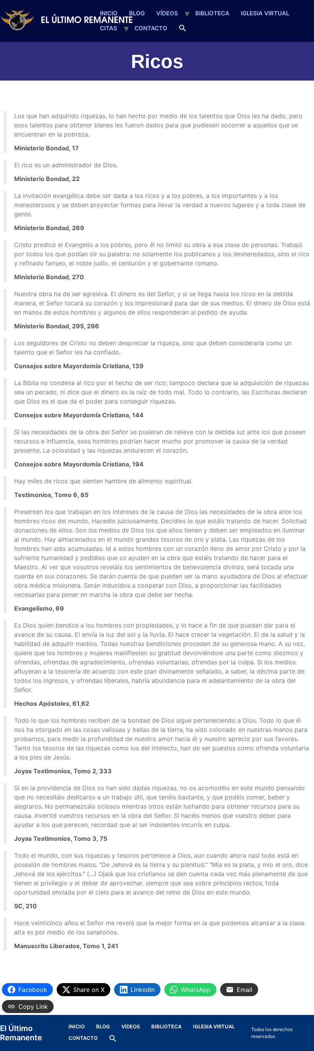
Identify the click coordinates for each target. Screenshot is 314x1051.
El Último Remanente (21, 1033)
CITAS (108, 28)
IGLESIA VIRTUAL (265, 13)
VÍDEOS (167, 13)
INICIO (109, 13)
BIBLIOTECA (212, 13)
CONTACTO (150, 28)
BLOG (137, 13)
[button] (182, 28)
